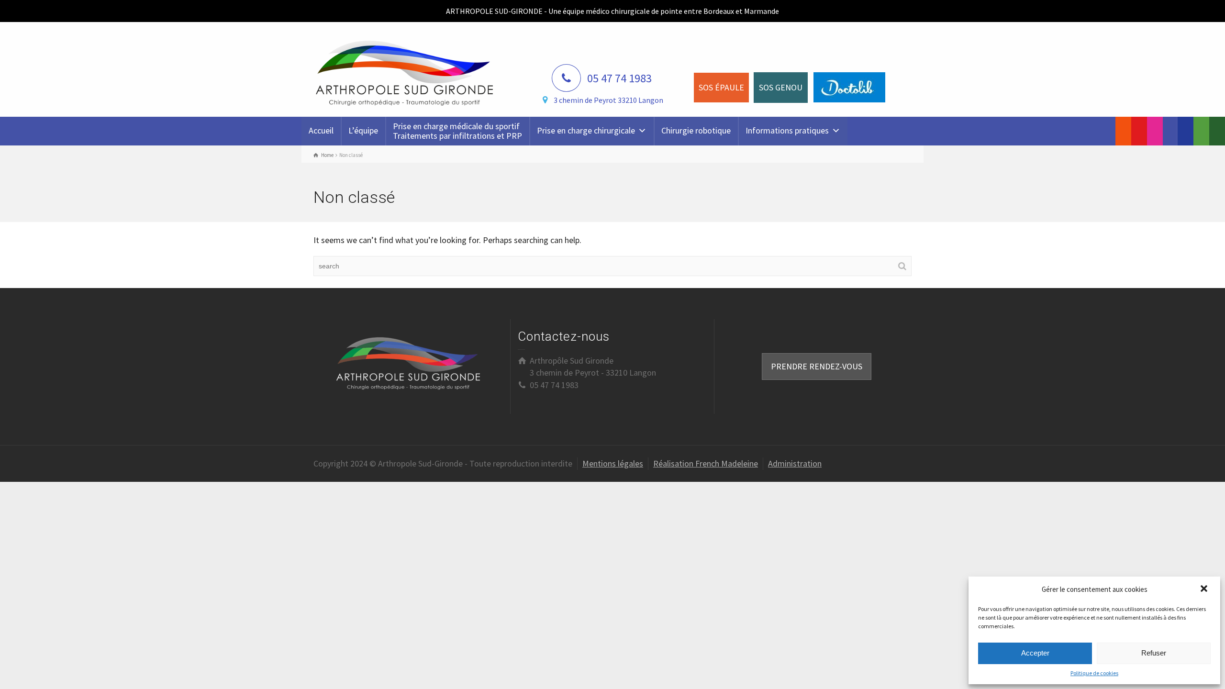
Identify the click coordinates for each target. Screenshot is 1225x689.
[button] (1205, 589)
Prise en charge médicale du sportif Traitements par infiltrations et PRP (457, 131)
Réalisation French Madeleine (705, 463)
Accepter (1035, 653)
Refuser (1153, 653)
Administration (795, 463)
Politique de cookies (1094, 673)
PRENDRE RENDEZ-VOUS (816, 366)
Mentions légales (612, 463)
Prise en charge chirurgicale (586, 130)
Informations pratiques (787, 130)
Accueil (321, 130)
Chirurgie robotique (696, 130)
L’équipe (363, 130)
